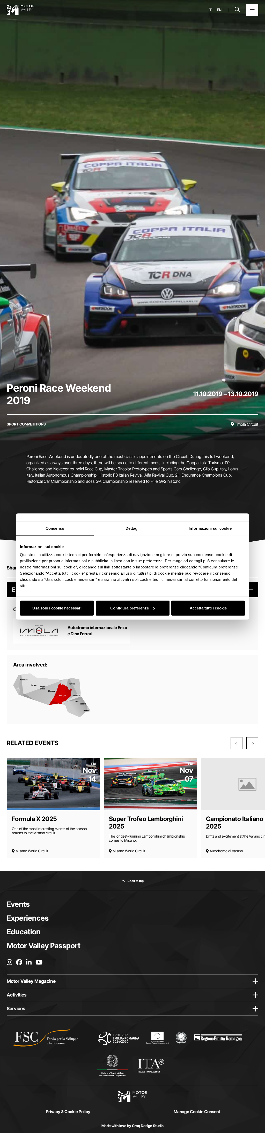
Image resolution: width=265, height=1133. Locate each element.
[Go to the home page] (21, 10)
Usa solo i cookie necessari (57, 608)
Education (24, 931)
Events (18, 904)
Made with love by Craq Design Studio (132, 1126)
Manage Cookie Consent (197, 1111)
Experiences (28, 918)
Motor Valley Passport (43, 945)
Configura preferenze (129, 608)
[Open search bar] (237, 10)
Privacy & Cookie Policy (68, 1111)
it (210, 10)
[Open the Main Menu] (252, 10)
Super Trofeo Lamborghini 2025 (146, 822)
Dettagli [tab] (133, 528)
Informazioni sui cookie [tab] (210, 528)
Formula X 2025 (34, 819)
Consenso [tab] (55, 528)
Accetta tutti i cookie (208, 608)
